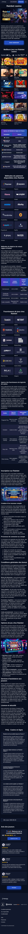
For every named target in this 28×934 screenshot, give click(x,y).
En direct (9, 55)
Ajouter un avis (14, 838)
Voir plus (14, 887)
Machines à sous (23, 55)
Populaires (3, 55)
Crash (16, 55)
